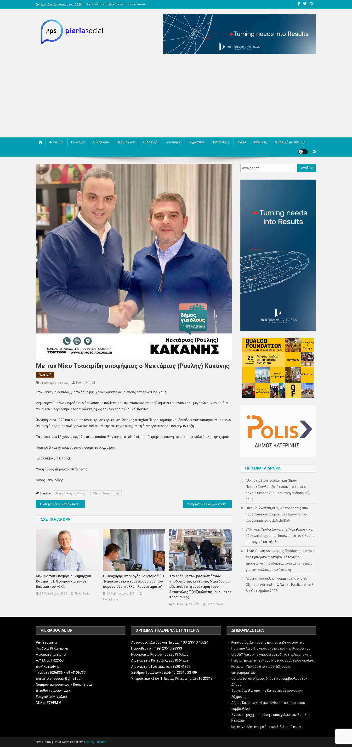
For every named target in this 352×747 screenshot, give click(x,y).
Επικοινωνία (136, 4)
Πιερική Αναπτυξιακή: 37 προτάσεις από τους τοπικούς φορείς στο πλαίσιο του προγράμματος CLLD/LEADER (277, 514)
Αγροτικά (196, 142)
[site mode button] (303, 151)
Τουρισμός (173, 142)
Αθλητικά (149, 142)
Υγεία (241, 142)
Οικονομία (101, 142)
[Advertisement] (176, 96)
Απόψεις (260, 142)
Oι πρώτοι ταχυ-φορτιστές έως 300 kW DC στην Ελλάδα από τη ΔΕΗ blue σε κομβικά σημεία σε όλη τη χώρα (209, 504)
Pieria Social (85, 383)
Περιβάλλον (126, 142)
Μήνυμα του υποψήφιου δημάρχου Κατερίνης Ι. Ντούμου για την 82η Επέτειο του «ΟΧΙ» (63, 581)
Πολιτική (78, 142)
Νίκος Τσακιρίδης (106, 493)
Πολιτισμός (221, 142)
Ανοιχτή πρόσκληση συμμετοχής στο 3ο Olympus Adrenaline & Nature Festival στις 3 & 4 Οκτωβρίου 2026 (279, 585)
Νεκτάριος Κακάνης (70, 493)
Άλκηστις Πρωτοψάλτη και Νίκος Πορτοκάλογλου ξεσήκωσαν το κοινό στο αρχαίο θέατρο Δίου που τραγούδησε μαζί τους (278, 490)
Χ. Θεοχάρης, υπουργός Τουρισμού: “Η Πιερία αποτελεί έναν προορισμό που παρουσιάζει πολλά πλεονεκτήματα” (133, 581)
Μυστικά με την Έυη (290, 142)
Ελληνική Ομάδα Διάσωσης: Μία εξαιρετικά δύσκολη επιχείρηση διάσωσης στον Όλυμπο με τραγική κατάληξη (280, 535)
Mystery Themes (95, 742)
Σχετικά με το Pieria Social (105, 4)
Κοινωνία (56, 142)
